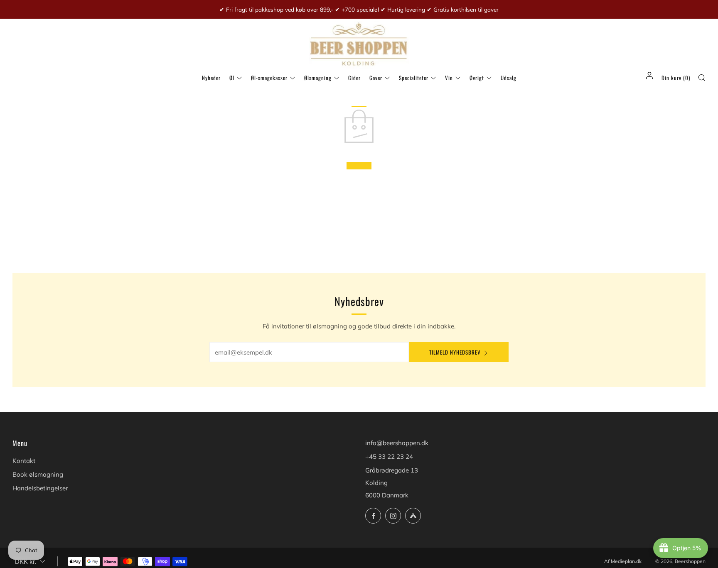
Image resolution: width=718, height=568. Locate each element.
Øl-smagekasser (269, 77)
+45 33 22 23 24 (389, 456)
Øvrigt (477, 77)
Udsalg (508, 77)
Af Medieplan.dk (623, 561)
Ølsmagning (318, 77)
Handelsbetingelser (40, 488)
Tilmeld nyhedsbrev (455, 352)
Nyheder (211, 77)
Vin (449, 77)
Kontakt (23, 461)
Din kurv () (675, 77)
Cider (354, 77)
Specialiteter (413, 77)
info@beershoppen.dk (396, 443)
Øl (231, 77)
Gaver (375, 77)
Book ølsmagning (37, 474)
